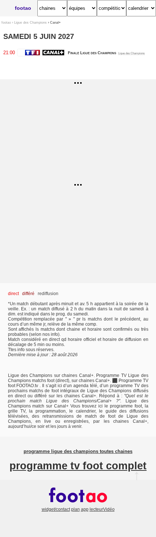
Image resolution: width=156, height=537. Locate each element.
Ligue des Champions (30, 22)
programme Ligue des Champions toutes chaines (78, 451)
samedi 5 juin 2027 (38, 36)
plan (75, 509)
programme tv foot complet (78, 466)
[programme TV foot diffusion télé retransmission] (78, 504)
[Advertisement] (78, 130)
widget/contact (56, 509)
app (85, 509)
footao (23, 8)
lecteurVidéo (102, 509)
